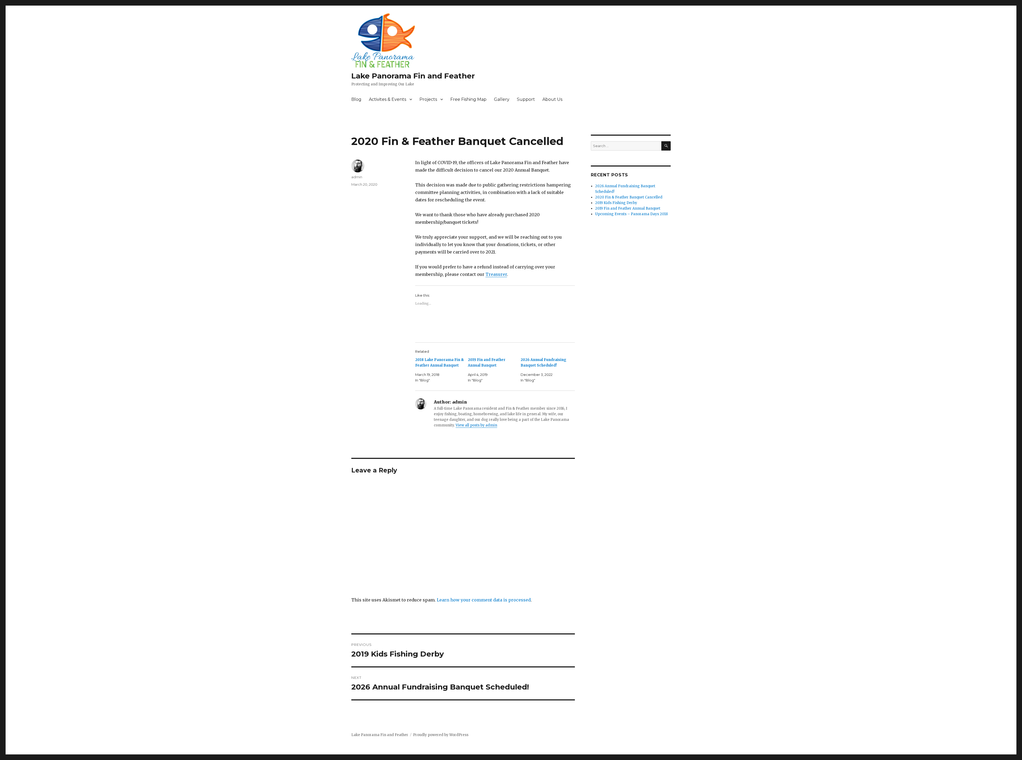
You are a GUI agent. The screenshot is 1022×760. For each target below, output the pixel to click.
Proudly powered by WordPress (440, 735)
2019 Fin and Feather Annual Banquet (627, 208)
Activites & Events (387, 99)
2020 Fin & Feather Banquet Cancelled (628, 197)
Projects (428, 99)
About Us (552, 99)
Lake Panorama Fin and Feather (413, 75)
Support (526, 99)
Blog (356, 99)
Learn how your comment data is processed (484, 600)
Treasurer (496, 274)
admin (356, 177)
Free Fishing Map (468, 99)
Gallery (501, 99)
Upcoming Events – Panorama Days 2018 (631, 214)
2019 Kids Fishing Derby (616, 203)
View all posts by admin (476, 425)
